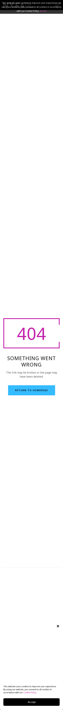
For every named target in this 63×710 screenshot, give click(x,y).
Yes (41, 10)
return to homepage (31, 390)
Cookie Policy (29, 692)
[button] (58, 626)
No (45, 10)
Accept (31, 702)
